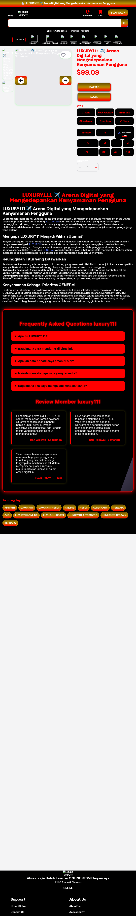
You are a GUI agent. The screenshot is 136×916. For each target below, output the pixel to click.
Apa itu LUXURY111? (33, 336)
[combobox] (64, 23)
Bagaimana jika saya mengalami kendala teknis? (52, 385)
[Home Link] (27, 13)
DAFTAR (94, 87)
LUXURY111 (52, 221)
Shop (10, 15)
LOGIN (94, 96)
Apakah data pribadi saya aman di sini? (46, 361)
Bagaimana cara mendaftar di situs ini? (46, 348)
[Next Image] (65, 80)
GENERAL (48, 250)
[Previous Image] (21, 80)
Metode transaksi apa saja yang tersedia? (47, 373)
